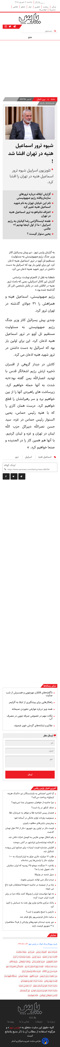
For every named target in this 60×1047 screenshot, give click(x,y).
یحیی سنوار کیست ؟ (39, 234)
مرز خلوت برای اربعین (48, 976)
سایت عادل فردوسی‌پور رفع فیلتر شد (37, 917)
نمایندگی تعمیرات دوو (14, 966)
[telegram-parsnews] (14, 26)
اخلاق (23, 6)
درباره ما (51, 1022)
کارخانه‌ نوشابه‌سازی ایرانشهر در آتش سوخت (33, 842)
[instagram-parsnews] (6, 26)
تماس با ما (24, 1022)
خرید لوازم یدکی (38, 961)
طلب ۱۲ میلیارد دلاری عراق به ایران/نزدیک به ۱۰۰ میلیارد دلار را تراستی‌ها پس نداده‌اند (31, 858)
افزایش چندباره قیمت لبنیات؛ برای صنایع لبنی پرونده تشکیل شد (29, 849)
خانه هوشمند (33, 995)
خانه (53, 99)
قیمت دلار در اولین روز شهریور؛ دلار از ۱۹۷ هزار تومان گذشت (29, 830)
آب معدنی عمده (25, 985)
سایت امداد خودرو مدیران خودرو (44, 990)
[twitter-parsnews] (10, 26)
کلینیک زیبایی (41, 952)
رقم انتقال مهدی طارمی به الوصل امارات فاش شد (31, 837)
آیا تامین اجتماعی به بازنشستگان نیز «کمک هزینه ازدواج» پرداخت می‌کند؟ (31, 795)
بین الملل (41, 99)
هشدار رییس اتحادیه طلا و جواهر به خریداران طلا (31, 813)
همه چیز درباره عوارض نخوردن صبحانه (32, 709)
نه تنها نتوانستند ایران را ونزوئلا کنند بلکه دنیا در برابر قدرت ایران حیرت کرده (29, 895)
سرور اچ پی (36, 956)
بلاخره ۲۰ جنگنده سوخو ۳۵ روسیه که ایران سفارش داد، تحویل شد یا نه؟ (30, 867)
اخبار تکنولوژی (51, 961)
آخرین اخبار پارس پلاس (45, 788)
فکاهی (15, 6)
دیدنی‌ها (53, 9)
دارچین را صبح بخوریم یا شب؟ (40, 912)
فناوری (37, 6)
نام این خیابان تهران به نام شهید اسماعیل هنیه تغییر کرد (32, 205)
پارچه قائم (14, 961)
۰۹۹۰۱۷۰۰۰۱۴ (23, 944)
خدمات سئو (52, 952)
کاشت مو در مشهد (49, 956)
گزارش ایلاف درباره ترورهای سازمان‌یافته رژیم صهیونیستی (34, 196)
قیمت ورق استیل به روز (34, 966)
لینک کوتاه (9, 465)
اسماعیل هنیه (44, 457)
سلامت (46, 6)
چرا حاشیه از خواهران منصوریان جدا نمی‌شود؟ (32, 802)
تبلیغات (38, 1022)
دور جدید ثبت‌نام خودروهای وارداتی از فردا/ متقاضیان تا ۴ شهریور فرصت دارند (29, 924)
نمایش (53, 935)
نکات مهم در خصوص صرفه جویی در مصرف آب (29, 717)
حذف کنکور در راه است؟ (42, 807)
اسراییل (28, 457)
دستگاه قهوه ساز (10, 976)
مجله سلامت (21, 952)
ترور (16, 457)
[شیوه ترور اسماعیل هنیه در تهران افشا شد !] (21, 476)
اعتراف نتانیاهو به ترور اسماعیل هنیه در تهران (30, 214)
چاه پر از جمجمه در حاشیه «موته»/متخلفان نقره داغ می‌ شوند (29, 886)
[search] (55, 31)
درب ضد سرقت (51, 966)
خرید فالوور (33, 976)
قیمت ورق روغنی (50, 980)
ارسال (30, 774)
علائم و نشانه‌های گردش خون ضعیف (33, 725)
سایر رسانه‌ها (50, 686)
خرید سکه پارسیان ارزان (31, 971)
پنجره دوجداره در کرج (21, 956)
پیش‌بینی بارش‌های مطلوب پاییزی (38, 823)
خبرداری (31, 952)
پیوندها (10, 1022)
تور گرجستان (25, 990)
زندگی (54, 6)
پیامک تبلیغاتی (24, 961)
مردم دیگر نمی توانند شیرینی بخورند (37, 879)
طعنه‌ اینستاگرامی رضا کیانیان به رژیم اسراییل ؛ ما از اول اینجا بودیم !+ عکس (29, 225)
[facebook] (6, 476)
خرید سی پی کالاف (49, 971)
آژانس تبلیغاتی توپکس (48, 995)
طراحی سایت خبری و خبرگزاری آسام (26, 1041)
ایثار (30, 6)
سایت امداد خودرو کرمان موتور (45, 985)
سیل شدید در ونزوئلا (44, 874)
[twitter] (14, 476)
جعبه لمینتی (23, 976)
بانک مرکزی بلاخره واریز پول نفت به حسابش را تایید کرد (30, 904)
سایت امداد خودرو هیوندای (32, 980)
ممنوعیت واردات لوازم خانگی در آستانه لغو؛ (34, 818)
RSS (31, 1018)
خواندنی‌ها (43, 9)
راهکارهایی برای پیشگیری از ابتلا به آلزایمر (30, 702)
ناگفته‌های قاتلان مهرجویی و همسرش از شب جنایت (29, 694)
